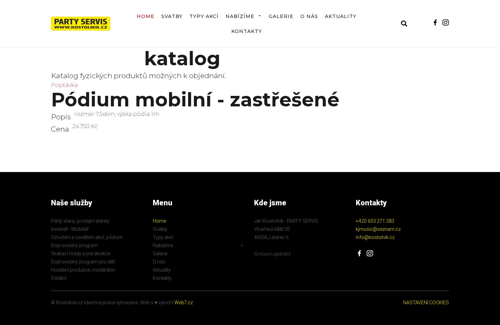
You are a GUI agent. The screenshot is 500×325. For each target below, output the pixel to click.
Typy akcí (204, 16)
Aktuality (340, 16)
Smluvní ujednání (272, 254)
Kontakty (246, 31)
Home (145, 16)
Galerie (281, 16)
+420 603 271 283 (375, 221)
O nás (309, 16)
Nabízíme (240, 16)
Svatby (172, 16)
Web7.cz (183, 302)
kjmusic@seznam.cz (378, 229)
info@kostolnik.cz (375, 237)
